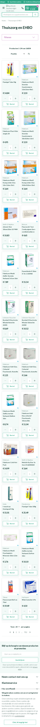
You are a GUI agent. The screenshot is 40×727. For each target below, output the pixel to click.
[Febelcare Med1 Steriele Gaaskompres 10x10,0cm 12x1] (29, 118)
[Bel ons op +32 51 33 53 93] (22, 8)
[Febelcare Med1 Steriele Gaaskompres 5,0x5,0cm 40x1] (29, 69)
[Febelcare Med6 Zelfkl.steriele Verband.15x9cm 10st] (29, 537)
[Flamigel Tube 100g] (29, 493)
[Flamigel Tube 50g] (10, 69)
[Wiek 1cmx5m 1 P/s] (29, 586)
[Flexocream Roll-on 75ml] (10, 586)
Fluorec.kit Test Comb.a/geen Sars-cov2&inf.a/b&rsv (29, 229)
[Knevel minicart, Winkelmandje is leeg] (27, 8)
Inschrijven (20, 660)
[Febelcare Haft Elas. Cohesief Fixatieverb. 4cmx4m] (10, 353)
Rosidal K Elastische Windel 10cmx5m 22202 (29, 322)
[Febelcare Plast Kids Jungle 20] (10, 118)
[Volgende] (29, 632)
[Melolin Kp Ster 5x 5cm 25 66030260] (29, 449)
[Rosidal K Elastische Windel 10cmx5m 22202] (29, 307)
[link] (10, 632)
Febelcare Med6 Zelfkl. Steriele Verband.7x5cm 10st (10, 276)
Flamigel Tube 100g (29, 506)
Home (4, 21)
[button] (20, 37)
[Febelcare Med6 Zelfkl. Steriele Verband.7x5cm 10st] (10, 260)
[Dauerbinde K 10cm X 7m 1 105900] (29, 260)
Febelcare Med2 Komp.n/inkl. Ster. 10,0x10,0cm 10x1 (28, 182)
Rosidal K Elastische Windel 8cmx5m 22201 (10, 322)
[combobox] (17, 14)
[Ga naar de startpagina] (13, 8)
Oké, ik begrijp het (20, 722)
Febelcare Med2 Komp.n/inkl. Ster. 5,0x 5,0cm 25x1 (9, 182)
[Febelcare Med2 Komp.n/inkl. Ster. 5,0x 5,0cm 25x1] (10, 167)
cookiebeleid (19, 716)
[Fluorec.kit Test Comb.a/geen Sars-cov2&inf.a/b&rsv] (29, 213)
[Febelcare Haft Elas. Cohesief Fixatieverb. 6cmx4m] (29, 353)
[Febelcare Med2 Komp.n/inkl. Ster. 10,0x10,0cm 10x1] (29, 167)
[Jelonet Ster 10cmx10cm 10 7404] (10, 213)
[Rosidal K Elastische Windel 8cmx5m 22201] (10, 307)
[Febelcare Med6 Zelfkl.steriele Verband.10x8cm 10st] (10, 400)
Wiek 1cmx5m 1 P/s (29, 600)
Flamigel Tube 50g (9, 82)
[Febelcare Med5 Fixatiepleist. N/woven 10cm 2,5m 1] (10, 537)
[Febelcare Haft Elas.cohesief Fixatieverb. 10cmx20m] (29, 400)
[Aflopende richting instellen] (28, 53)
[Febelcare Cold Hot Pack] (10, 449)
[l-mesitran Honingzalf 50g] (10, 493)
